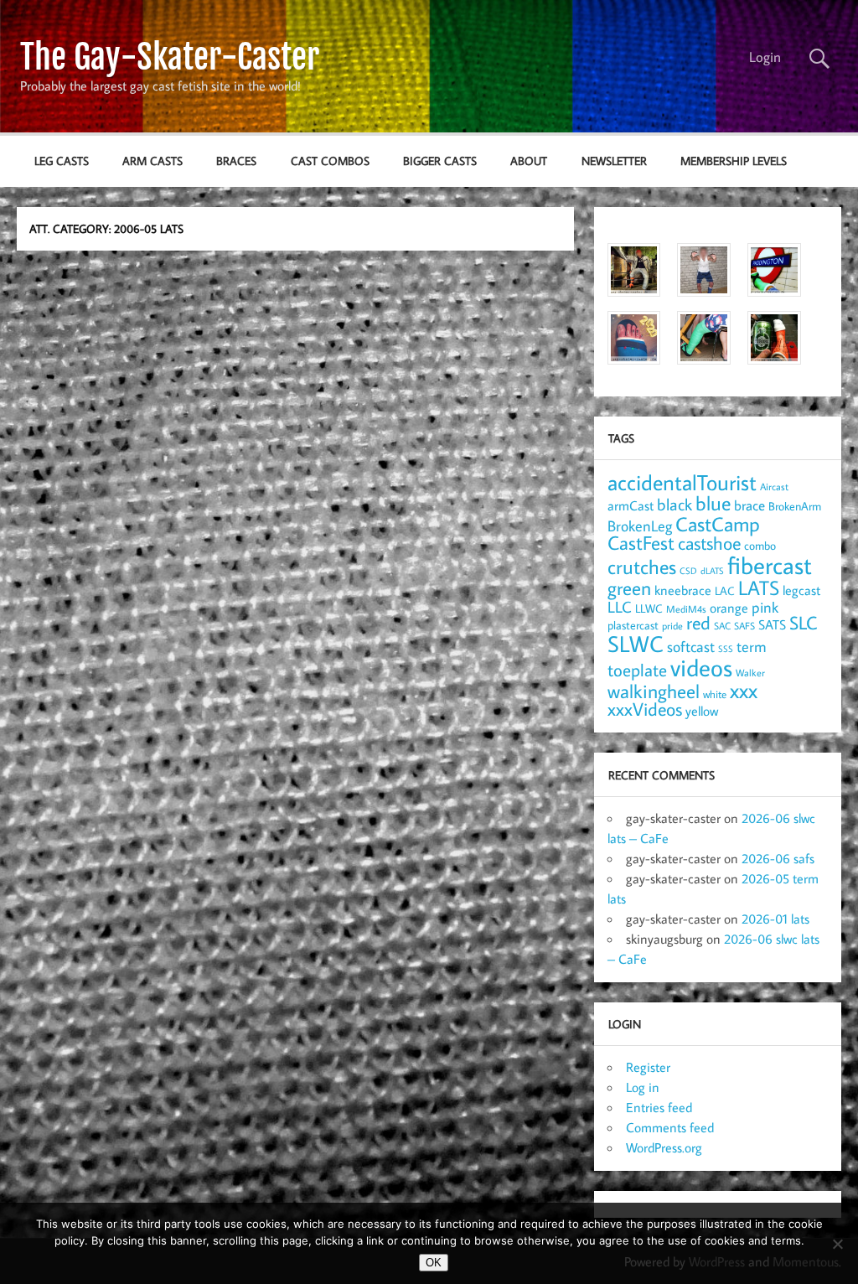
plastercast (633, 625)
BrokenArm (794, 506)
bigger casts (440, 160)
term (752, 646)
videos (701, 667)
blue (713, 502)
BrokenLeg (639, 526)
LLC (619, 606)
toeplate (637, 669)
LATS (758, 587)
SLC (803, 622)
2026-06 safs (778, 858)
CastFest (641, 543)
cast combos (330, 160)
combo (760, 545)
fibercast (769, 565)
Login (765, 57)
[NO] (837, 1243)
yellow (701, 710)
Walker (750, 672)
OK (434, 1262)
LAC (725, 590)
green (629, 588)
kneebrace (682, 590)
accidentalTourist (682, 482)
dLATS (712, 571)
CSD (688, 571)
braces (236, 160)
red (698, 622)
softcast (691, 646)
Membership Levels (733, 160)
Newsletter (614, 160)
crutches (641, 566)
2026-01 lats (775, 918)
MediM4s (686, 609)
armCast (630, 505)
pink (765, 607)
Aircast (774, 486)
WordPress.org (664, 1147)
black (674, 504)
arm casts (152, 160)
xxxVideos (644, 709)
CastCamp (717, 523)
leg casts (61, 160)
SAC (722, 625)
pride (672, 625)
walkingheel (653, 691)
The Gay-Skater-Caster (169, 57)
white (714, 694)
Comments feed (670, 1127)
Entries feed (659, 1107)
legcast (801, 590)
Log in (642, 1087)
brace (749, 505)
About (528, 160)
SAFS (744, 625)
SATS (772, 624)
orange (729, 607)
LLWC (649, 608)
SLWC (635, 643)
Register (648, 1067)
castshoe (709, 543)
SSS (725, 649)
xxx (743, 690)
